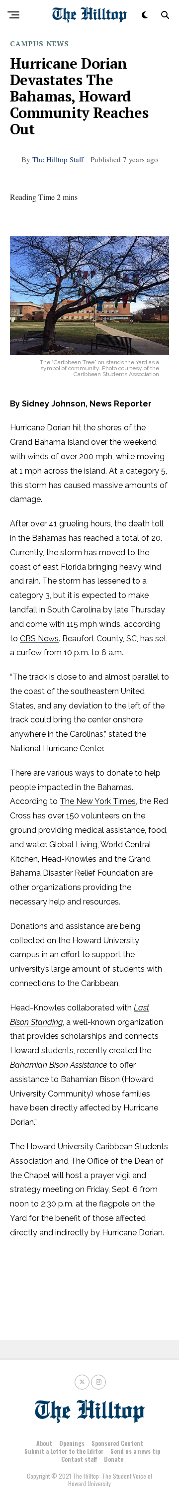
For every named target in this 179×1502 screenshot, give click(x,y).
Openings (72, 1443)
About (44, 1443)
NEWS (57, 43)
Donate (113, 1459)
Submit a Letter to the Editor (63, 1451)
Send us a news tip (135, 1451)
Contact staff (79, 1459)
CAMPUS (27, 43)
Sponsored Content (117, 1443)
